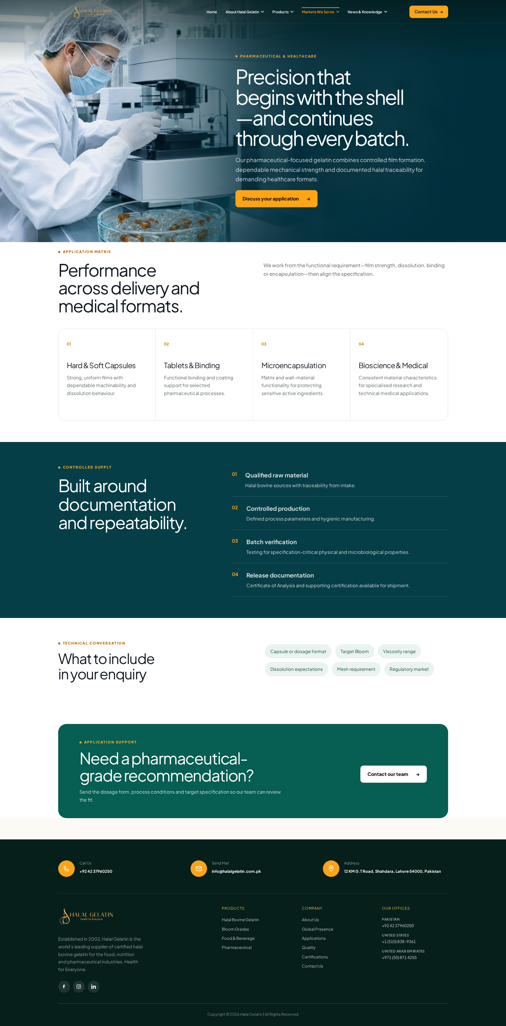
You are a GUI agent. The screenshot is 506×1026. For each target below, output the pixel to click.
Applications (314, 938)
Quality (308, 947)
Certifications (315, 956)
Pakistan (391, 919)
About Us (310, 919)
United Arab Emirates (403, 951)
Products (280, 11)
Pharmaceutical (237, 947)
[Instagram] (79, 987)
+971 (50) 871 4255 (399, 957)
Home (211, 11)
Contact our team (393, 774)
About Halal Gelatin (242, 11)
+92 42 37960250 (398, 925)
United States (395, 935)
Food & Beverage (238, 938)
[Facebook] (64, 987)
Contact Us (428, 11)
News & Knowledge (365, 11)
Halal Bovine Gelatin (240, 919)
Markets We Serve (318, 11)
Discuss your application (276, 198)
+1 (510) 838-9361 (399, 941)
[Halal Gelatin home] (92, 12)
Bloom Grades (235, 929)
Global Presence (317, 929)
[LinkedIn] (94, 987)
